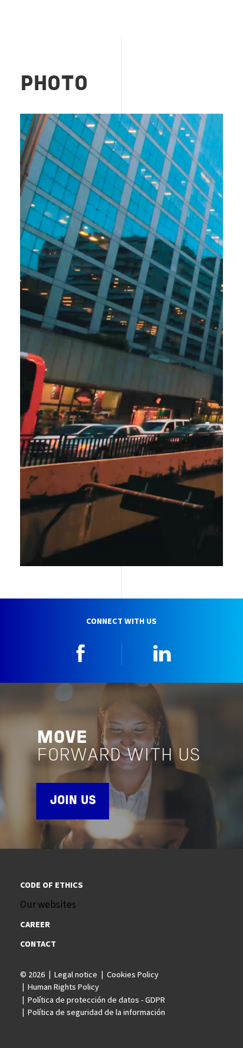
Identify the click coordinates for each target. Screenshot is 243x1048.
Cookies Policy (133, 974)
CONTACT (38, 943)
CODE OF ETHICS (51, 885)
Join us (73, 801)
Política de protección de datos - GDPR (96, 999)
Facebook (81, 653)
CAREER (35, 924)
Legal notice (75, 974)
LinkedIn (162, 653)
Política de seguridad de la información (96, 1012)
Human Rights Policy (63, 986)
